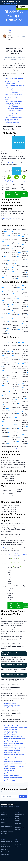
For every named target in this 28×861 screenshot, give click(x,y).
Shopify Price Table (13, 92)
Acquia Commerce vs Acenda (11, 752)
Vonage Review (5, 854)
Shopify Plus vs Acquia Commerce (13, 736)
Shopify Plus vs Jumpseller (11, 731)
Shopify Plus (11, 162)
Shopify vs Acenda (8, 773)
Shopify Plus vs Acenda (10, 734)
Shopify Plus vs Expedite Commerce (13, 725)
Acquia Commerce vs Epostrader (12, 750)
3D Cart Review (5, 844)
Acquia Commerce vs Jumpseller (12, 749)
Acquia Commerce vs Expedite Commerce (15, 763)
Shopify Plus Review (6, 841)
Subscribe (22, 796)
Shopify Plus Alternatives (10, 703)
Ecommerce (4, 814)
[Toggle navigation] (25, 2)
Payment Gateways (6, 817)
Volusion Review (5, 846)
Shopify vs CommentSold (10, 779)
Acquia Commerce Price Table (15, 90)
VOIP (2, 829)
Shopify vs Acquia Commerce (11, 775)
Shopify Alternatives (9, 707)
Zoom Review (4, 849)
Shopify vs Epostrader (9, 768)
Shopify (22, 218)
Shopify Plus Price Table (14, 89)
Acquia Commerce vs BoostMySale (13, 761)
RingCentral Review (6, 851)
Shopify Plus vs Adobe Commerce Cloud (14, 738)
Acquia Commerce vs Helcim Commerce (14, 747)
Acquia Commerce (13, 218)
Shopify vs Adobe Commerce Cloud (13, 777)
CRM (2, 819)
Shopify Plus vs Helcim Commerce (13, 733)
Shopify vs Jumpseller (9, 770)
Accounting (4, 836)
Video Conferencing (6, 826)
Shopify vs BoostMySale (10, 780)
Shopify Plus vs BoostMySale (11, 741)
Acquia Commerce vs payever (11, 745)
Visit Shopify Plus (9, 194)
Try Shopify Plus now (22, 9)
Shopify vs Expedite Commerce (12, 765)
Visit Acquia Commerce (16, 194)
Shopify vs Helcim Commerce (11, 772)
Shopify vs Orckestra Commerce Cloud (14, 766)
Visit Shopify (24, 194)
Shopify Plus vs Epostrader (11, 729)
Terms (16, 846)
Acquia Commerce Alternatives (12, 705)
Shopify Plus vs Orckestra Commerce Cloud (15, 727)
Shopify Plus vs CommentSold (12, 740)
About (16, 841)
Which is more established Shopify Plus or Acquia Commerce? (15, 113)
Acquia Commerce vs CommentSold (13, 743)
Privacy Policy (19, 844)
